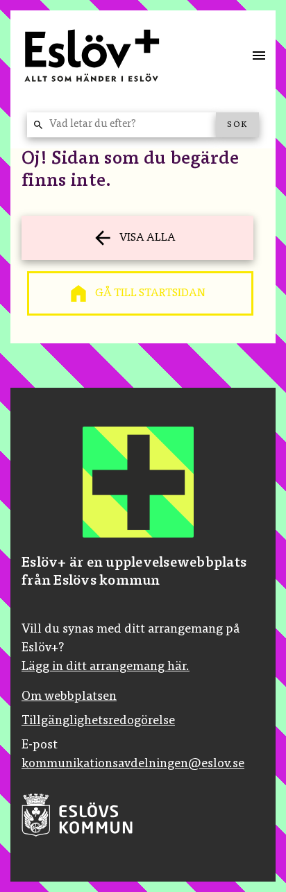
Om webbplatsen (69, 697)
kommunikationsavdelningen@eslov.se (133, 764)
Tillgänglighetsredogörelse (98, 721)
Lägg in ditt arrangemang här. (106, 667)
